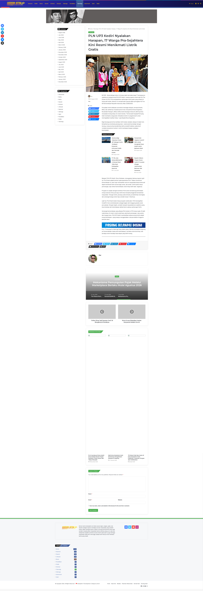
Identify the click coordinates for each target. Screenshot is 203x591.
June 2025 (61, 67)
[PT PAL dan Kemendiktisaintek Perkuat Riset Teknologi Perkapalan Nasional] (106, 160)
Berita (117, 276)
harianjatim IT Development (84, 583)
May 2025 (61, 69)
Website (120, 499)
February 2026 (62, 47)
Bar (91, 96)
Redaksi (119, 583)
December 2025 (63, 52)
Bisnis (41, 3)
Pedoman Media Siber (127, 583)
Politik (35, 3)
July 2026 (61, 35)
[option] (117, 284)
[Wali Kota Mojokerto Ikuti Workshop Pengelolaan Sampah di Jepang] (117, 394)
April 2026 (61, 42)
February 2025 (62, 77)
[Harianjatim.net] (13, 3)
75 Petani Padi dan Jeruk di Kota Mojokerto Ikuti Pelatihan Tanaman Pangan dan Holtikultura (136, 458)
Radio (98, 3)
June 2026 (61, 37)
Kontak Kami (137, 583)
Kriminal (52, 3)
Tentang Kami (144, 583)
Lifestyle (59, 3)
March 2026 (62, 45)
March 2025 (62, 74)
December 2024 (63, 81)
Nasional (30, 3)
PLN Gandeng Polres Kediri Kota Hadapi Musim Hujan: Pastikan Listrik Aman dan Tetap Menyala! (96, 458)
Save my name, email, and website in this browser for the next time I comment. (110, 505)
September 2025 (63, 59)
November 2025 (63, 54)
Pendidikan (72, 3)
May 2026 (61, 40)
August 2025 (62, 62)
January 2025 (62, 79)
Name (90, 494)
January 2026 (62, 49)
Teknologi (79, 3)
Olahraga (65, 3)
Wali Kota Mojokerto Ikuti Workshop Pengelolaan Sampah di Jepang (115, 457)
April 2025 (61, 72)
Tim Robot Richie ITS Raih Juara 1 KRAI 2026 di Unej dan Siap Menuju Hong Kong (117, 284)
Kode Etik (113, 583)
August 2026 (62, 32)
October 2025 (62, 57)
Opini (93, 3)
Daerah (46, 3)
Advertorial (87, 3)
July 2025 (61, 64)
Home (91, 28)
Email (90, 499)
